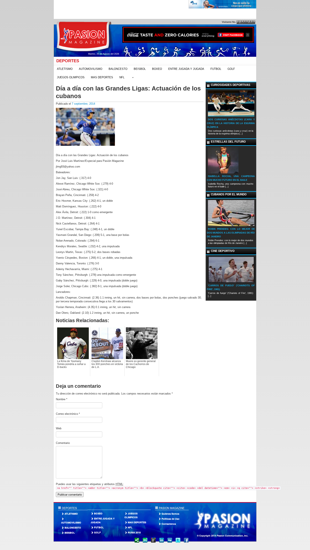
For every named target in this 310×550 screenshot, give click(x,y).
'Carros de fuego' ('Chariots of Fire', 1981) (231, 287)
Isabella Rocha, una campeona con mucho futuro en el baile (231, 178)
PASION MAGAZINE (171, 508)
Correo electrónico (68, 413)
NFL (121, 77)
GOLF (231, 68)
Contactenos (169, 523)
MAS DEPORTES (102, 77)
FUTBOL (215, 68)
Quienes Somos (170, 513)
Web (58, 428)
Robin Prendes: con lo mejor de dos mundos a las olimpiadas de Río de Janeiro (231, 233)
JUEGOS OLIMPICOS (71, 77)
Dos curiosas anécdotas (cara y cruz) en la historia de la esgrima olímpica (231, 123)
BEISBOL (140, 68)
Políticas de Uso (170, 518)
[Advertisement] (130, 9)
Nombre (61, 399)
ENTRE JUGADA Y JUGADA (186, 68)
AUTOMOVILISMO (90, 68)
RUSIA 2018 (134, 532)
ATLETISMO (65, 68)
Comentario (63, 443)
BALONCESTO (118, 68)
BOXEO (157, 68)
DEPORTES (66, 60)
